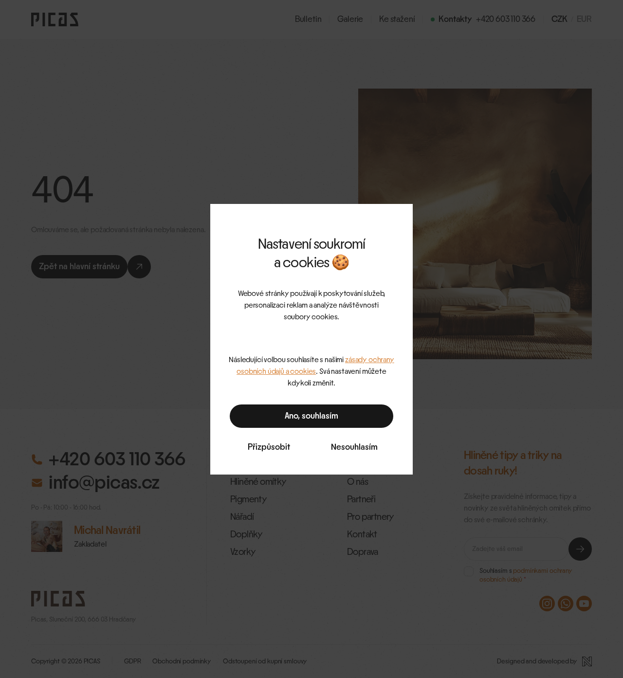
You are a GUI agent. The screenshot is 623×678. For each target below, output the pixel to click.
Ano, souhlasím (311, 416)
